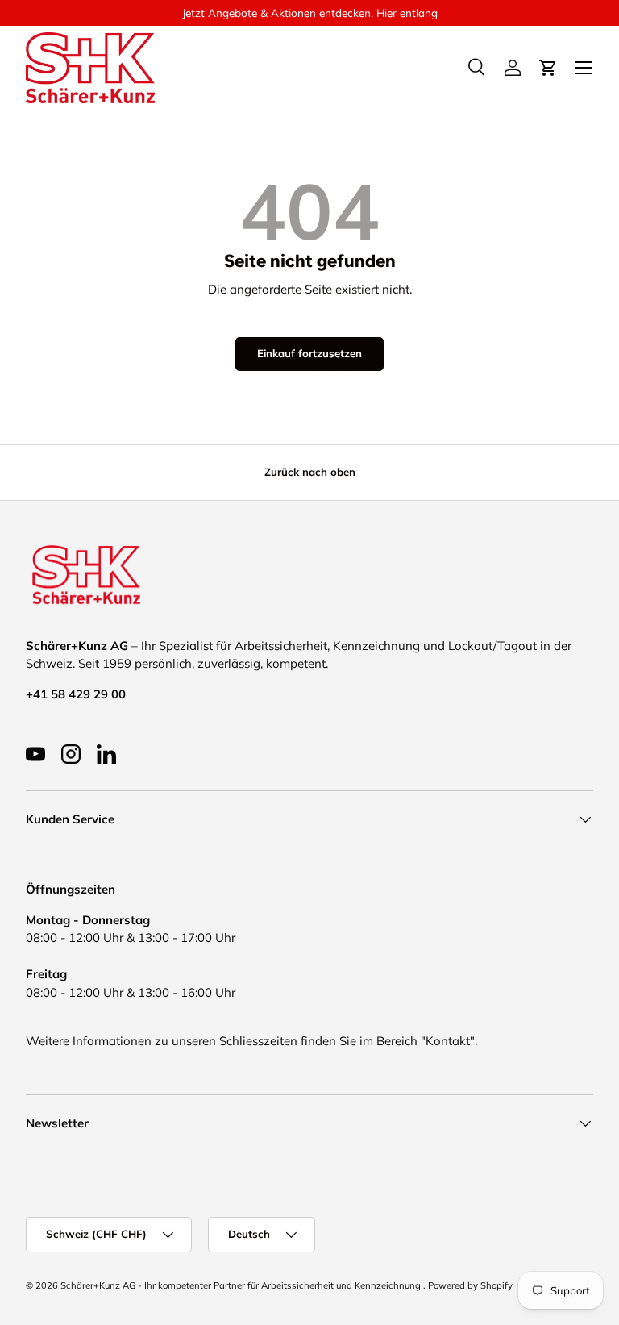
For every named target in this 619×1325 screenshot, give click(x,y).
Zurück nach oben (309, 471)
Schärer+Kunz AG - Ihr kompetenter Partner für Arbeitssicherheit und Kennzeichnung (241, 1285)
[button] (548, 67)
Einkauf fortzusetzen (309, 353)
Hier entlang (407, 12)
